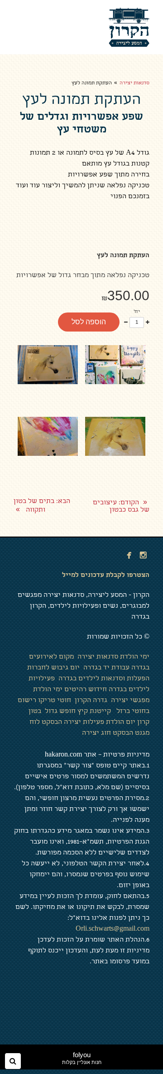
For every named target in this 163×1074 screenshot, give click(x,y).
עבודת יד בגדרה (107, 668)
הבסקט (52, 722)
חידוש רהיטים (85, 689)
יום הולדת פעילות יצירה (99, 722)
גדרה (100, 700)
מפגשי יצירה (129, 700)
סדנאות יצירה (97, 657)
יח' (137, 312)
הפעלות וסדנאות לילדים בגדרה (103, 679)
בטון (34, 711)
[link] (129, 27)
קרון (143, 722)
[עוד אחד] (147, 322)
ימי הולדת (134, 657)
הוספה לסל (89, 322)
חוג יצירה (96, 733)
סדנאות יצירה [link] (134, 83)
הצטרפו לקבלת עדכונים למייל (105, 575)
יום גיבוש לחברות (53, 668)
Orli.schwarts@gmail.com (112, 929)
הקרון (82, 700)
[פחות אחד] (126, 322)
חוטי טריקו (54, 700)
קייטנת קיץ (94, 711)
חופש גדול (59, 711)
